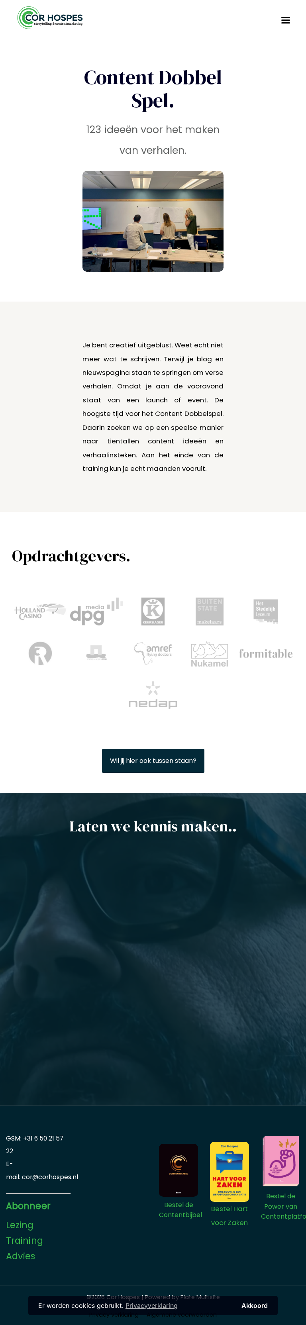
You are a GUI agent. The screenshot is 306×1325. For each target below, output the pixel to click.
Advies (20, 1256)
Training (24, 1240)
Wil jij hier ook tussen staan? (153, 760)
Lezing (20, 1225)
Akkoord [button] (254, 1305)
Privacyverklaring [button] (152, 1305)
